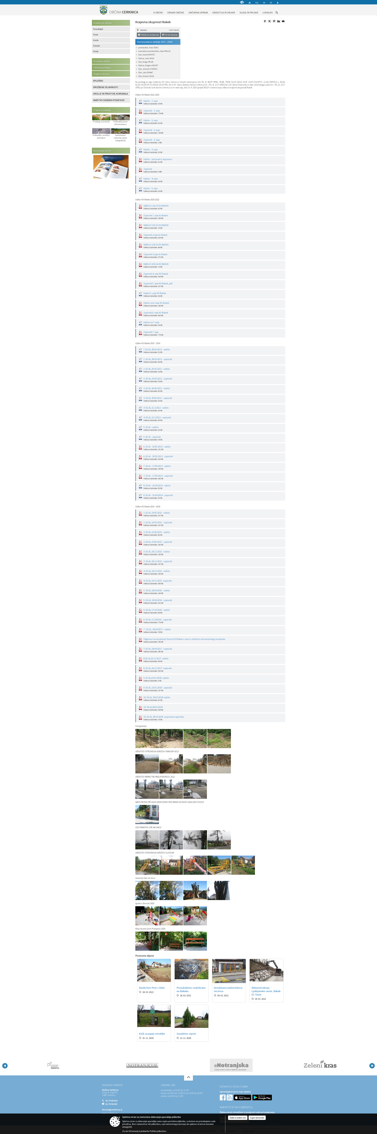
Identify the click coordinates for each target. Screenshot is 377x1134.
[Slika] (147, 814)
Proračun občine (101, 61)
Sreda (95, 40)
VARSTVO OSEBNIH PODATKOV (108, 100)
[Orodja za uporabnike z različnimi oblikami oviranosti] (242, 2)
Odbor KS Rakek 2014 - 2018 (147, 506)
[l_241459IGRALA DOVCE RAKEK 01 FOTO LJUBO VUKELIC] (147, 915)
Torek (95, 34)
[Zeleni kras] (231, 1065)
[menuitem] (158, 9)
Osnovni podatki (112, 1085)
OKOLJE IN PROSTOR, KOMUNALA (110, 93)
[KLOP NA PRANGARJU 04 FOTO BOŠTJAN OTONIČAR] (195, 941)
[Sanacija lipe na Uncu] (147, 890)
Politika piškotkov (158, 1131)
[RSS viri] (230, 1097)
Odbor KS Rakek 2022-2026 (147, 94)
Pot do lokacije (171, 34)
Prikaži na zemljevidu (149, 34)
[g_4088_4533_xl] (195, 738)
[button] (5, 1065)
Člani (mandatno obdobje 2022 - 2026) (155, 41)
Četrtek (96, 45)
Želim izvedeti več (238, 1117)
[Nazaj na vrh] (188, 1078)
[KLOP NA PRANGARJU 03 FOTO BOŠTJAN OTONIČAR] (171, 941)
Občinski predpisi (102, 67)
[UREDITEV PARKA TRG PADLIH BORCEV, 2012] (147, 789)
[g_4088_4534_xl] (219, 738)
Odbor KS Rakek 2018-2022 (147, 199)
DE (271, 2)
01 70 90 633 (111, 1103)
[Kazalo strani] (250, 3)
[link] (265, 21)
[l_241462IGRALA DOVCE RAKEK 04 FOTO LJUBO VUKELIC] (195, 915)
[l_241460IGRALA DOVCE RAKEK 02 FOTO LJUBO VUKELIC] (171, 915)
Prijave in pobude (102, 110)
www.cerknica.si (109, 1112)
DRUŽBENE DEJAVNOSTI (105, 87)
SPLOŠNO (98, 80)
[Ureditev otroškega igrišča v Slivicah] (147, 865)
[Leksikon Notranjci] (53, 1065)
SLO (256, 2)
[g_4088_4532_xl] (171, 738)
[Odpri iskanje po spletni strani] (277, 12)
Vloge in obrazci (101, 73)
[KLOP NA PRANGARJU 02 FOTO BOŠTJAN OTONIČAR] (147, 941)
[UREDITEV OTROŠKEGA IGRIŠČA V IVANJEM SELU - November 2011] (147, 763)
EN (264, 2)
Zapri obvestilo (257, 1117)
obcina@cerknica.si (112, 1109)
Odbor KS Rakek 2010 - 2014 (147, 343)
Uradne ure (168, 1085)
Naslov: (143, 30)
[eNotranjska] (142, 1065)
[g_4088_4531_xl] (147, 738)
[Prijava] (278, 3)
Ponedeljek (98, 29)
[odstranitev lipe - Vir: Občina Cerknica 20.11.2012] (147, 839)
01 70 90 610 (111, 1100)
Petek (95, 51)
